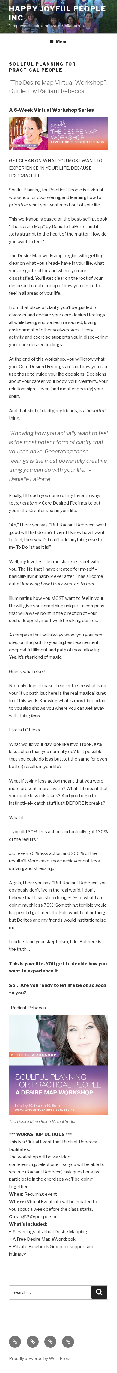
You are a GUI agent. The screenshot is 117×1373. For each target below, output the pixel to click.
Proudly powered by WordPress (40, 1358)
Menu (62, 41)
